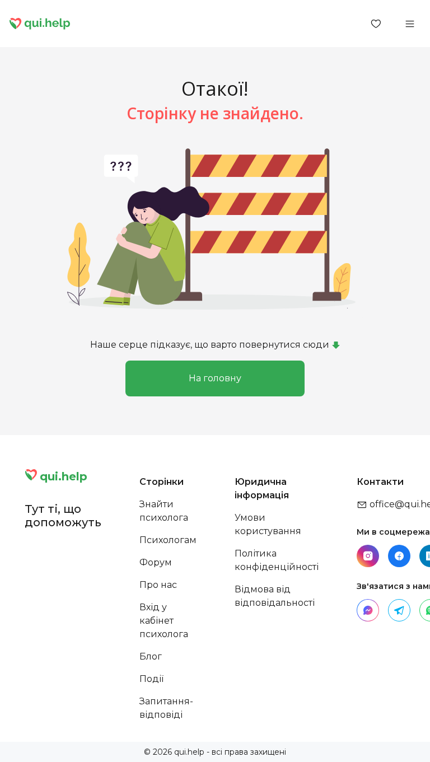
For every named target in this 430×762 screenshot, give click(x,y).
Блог (150, 656)
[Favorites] (376, 23)
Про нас (158, 584)
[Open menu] (410, 23)
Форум (155, 562)
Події (151, 679)
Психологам (168, 540)
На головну (215, 378)
